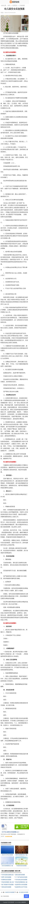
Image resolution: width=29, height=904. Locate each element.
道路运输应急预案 (20, 874)
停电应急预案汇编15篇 (8, 882)
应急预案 (22, 5)
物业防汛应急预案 (9, 892)
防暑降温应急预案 (6, 879)
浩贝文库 (12, 902)
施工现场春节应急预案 (8, 884)
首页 (9, 5)
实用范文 (14, 5)
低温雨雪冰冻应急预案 (21, 884)
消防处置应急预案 (6, 887)
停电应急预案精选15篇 (21, 882)
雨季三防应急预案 (6, 877)
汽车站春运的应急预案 (21, 879)
